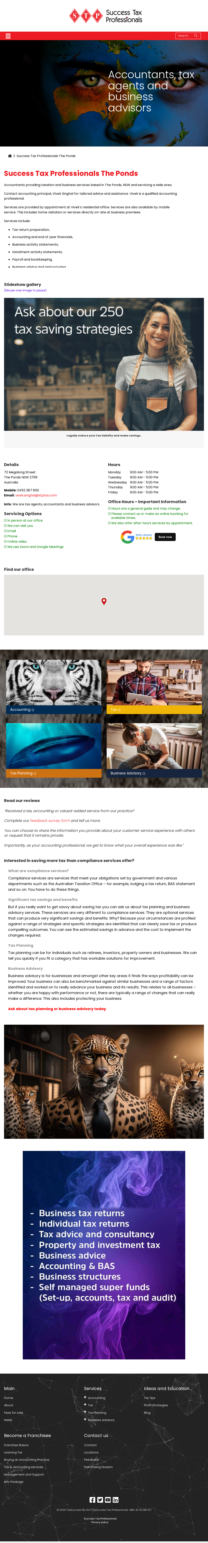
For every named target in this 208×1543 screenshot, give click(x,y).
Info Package (13, 1482)
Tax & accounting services (23, 1467)
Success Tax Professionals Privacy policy (100, 1520)
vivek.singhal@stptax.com (36, 495)
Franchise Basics (16, 1445)
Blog (147, 1412)
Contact (90, 1445)
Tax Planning (97, 1412)
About (8, 1405)
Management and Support (24, 1474)
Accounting (96, 1398)
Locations (91, 1452)
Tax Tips (149, 1398)
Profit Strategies (156, 1405)
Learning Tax (13, 1452)
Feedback (91, 1459)
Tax (90, 1405)
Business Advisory (101, 1420)
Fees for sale (13, 1412)
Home (8, 1398)
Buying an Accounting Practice (26, 1459)
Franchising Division (98, 1467)
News (8, 1420)
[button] (104, 601)
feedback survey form (50, 820)
